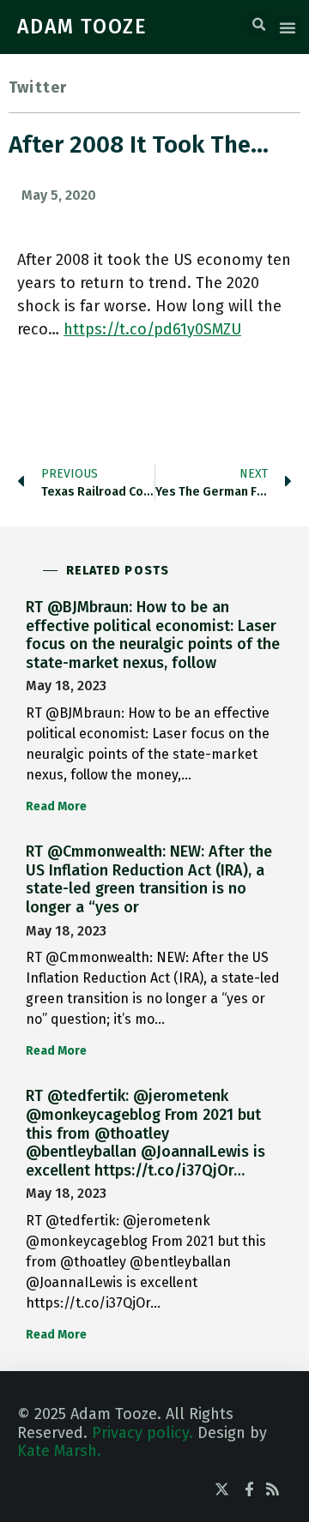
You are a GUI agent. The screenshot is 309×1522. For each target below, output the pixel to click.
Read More (56, 806)
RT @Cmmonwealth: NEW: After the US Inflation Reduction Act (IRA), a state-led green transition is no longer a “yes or (149, 879)
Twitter (38, 87)
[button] (258, 25)
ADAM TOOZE (82, 27)
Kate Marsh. (59, 1450)
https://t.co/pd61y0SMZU (152, 329)
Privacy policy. (142, 1432)
